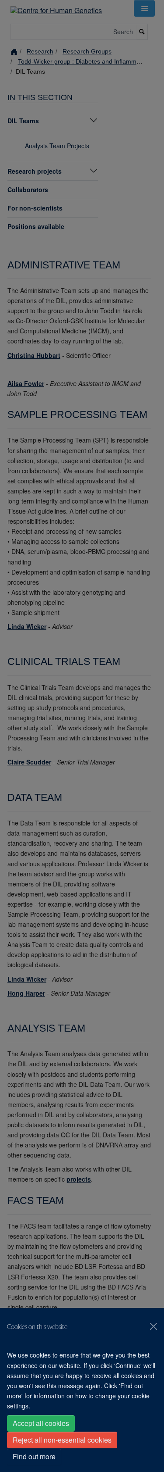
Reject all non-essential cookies (62, 1440)
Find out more (34, 1456)
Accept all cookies (41, 1423)
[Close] (154, 1326)
